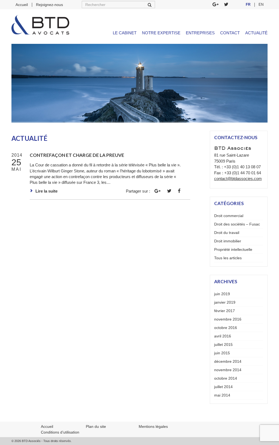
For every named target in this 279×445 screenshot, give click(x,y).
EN (261, 4)
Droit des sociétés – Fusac (237, 224)
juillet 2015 (223, 344)
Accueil (22, 4)
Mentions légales (153, 426)
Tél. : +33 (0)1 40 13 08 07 (237, 166)
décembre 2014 (227, 361)
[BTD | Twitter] (226, 4)
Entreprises (200, 33)
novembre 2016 (227, 319)
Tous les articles (228, 258)
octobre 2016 (225, 327)
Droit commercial (228, 216)
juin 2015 (222, 353)
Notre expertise (161, 33)
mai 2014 (222, 395)
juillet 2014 (223, 387)
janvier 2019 (224, 302)
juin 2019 (222, 294)
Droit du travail (226, 232)
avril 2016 (222, 336)
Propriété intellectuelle (233, 249)
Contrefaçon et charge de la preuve (77, 155)
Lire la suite (46, 191)
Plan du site (96, 426)
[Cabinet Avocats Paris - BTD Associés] (40, 25)
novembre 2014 (227, 370)
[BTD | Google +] (215, 4)
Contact (230, 33)
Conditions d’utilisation (60, 432)
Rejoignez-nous (49, 4)
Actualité (256, 33)
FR (248, 4)
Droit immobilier (227, 241)
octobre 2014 (225, 378)
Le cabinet (125, 33)
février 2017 (224, 311)
